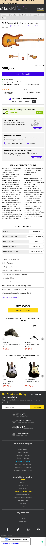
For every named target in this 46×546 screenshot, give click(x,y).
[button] (13, 56)
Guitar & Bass (12, 15)
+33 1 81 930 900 (27, 429)
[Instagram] (28, 529)
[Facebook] (8, 529)
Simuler (39, 113)
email (32, 143)
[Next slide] (42, 338)
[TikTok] (18, 529)
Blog (23, 506)
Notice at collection (11, 543)
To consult (36, 158)
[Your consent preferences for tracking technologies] (42, 542)
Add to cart (23, 74)
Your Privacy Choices (18, 539)
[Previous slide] (3, 338)
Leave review (23, 310)
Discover (37, 129)
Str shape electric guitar (36, 15)
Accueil (4, 15)
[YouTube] (38, 529)
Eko (3, 18)
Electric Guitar (23, 15)
